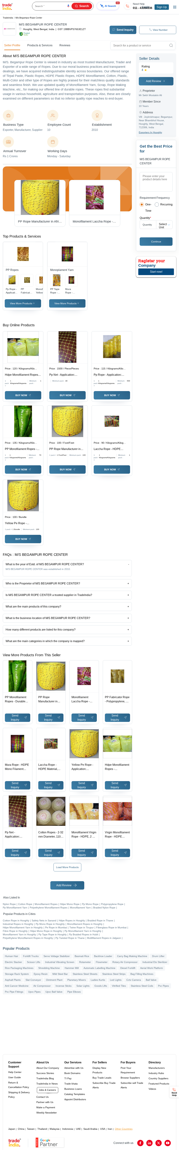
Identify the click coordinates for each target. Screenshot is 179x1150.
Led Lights (115, 979)
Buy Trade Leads (101, 1077)
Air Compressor (42, 985)
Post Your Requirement (128, 1070)
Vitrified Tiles (119, 985)
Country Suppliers (158, 1078)
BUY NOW (21, 395)
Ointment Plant (54, 979)
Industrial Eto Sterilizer (154, 962)
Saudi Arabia (90, 1128)
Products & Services (39, 45)
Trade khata (71, 1083)
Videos (152, 1088)
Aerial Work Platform (151, 968)
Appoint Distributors (75, 1099)
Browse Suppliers (130, 1077)
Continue (156, 241)
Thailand (42, 1128)
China (21, 1128)
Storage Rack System (17, 974)
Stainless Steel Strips (114, 974)
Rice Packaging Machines (19, 968)
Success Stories (45, 1073)
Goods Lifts (100, 985)
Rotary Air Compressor (125, 962)
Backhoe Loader (103, 956)
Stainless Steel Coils (142, 985)
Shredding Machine (49, 968)
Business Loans (73, 1088)
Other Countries (124, 1128)
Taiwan (31, 1128)
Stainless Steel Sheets (85, 974)
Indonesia (67, 1128)
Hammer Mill (72, 968)
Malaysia (54, 1128)
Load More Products (67, 867)
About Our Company (47, 1068)
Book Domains (72, 1073)
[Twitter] (158, 1143)
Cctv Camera (133, 979)
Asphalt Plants (13, 979)
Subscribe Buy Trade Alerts (104, 1085)
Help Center (15, 1072)
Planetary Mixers (76, 979)
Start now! (156, 271)
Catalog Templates (74, 1094)
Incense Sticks (63, 985)
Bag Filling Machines (141, 974)
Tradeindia (8, 18)
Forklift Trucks (31, 956)
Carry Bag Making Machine (132, 956)
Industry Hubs (156, 1073)
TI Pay (67, 1078)
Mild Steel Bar (60, 974)
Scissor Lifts (33, 962)
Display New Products (99, 1070)
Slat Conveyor (33, 979)
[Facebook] (140, 1143)
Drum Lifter (158, 956)
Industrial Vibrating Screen (59, 962)
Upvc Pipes (34, 991)
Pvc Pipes (163, 985)
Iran (110, 1128)
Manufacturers (157, 1068)
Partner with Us (44, 1102)
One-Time (148, 207)
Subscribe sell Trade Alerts (132, 1085)
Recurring (166, 204)
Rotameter (85, 962)
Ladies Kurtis (98, 979)
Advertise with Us (73, 1068)
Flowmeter (102, 962)
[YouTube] (167, 1143)
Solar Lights (83, 985)
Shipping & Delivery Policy (19, 1094)
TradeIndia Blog (45, 1078)
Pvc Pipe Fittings (14, 991)
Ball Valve (151, 979)
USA (102, 1128)
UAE (78, 1128)
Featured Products (159, 1083)
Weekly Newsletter (46, 1112)
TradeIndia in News (47, 1083)
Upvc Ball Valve (53, 991)
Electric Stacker (13, 962)
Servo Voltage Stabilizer (57, 956)
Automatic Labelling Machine (99, 968)
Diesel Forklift (127, 968)
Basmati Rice (82, 956)
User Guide (14, 1077)
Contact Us (42, 1097)
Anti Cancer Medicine (16, 985)
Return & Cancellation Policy (18, 1085)
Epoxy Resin (41, 974)
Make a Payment (45, 1107)
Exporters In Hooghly (150, 132)
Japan (11, 1128)
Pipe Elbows (74, 991)
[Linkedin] (149, 1143)
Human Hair (11, 956)
